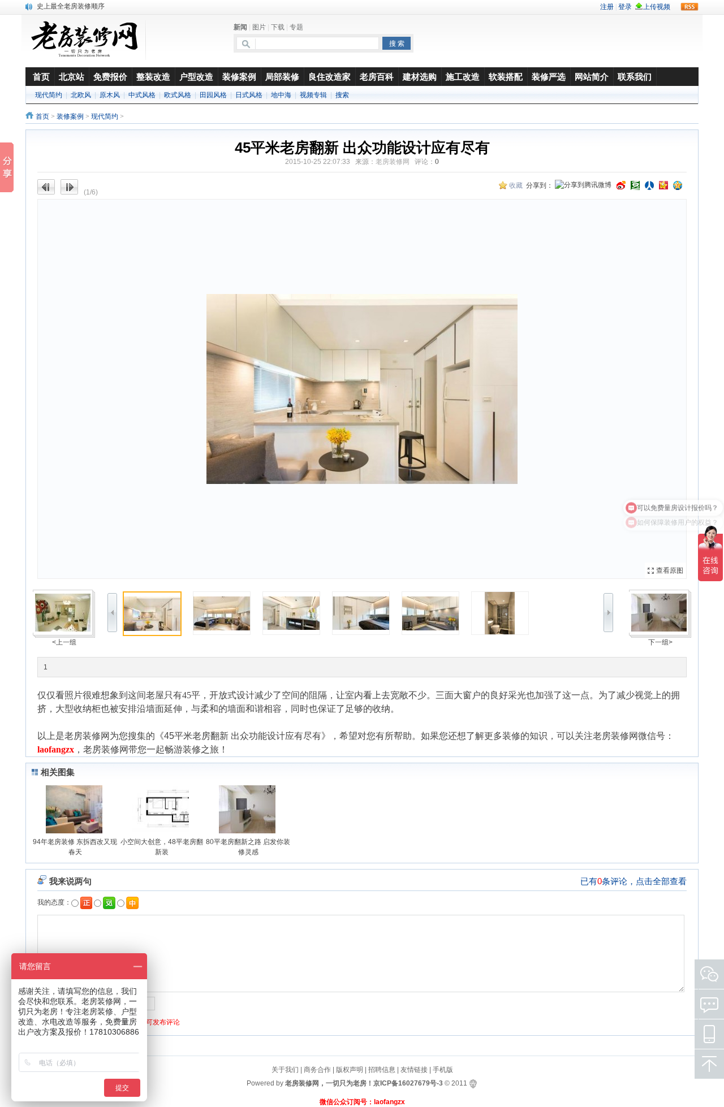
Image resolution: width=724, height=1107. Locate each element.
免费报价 (110, 76)
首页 (42, 116)
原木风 (110, 95)
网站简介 (592, 76)
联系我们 (635, 76)
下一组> (660, 642)
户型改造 (196, 76)
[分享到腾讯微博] (583, 186)
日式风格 (248, 95)
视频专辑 (313, 95)
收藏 (516, 185)
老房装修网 (393, 162)
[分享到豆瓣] (635, 185)
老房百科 (377, 76)
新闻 (240, 27)
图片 (259, 27)
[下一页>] (524, 389)
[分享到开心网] (663, 185)
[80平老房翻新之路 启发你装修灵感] (660, 612)
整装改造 (153, 76)
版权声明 (349, 1070)
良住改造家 (329, 76)
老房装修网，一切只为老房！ (329, 1083)
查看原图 (669, 570)
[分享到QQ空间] (677, 185)
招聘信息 (381, 1070)
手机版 (443, 1070)
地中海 (281, 95)
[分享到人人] (649, 185)
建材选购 (420, 76)
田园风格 (213, 95)
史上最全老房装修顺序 (71, 6)
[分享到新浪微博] (621, 185)
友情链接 (414, 1070)
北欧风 (81, 95)
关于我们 (285, 1070)
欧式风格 (177, 95)
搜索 (342, 95)
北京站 (71, 76)
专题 (296, 27)
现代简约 (48, 95)
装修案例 (239, 76)
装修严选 (549, 76)
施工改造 (463, 76)
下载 (278, 27)
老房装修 (82, 736)
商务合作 (317, 1070)
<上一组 (64, 642)
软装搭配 (506, 76)
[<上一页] (200, 389)
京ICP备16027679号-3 (408, 1083)
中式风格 (142, 95)
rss (689, 7)
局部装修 (282, 76)
